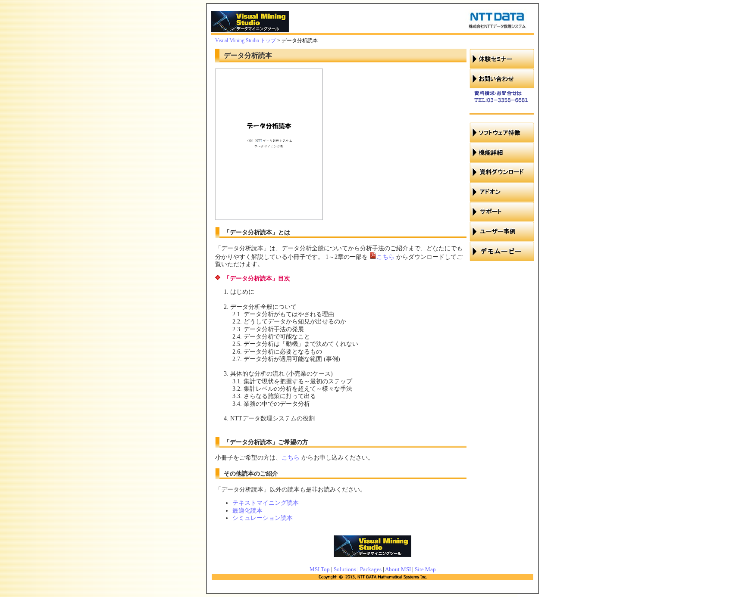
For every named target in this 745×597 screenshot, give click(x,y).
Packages (371, 569)
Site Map (425, 569)
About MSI (398, 569)
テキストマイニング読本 (265, 502)
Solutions (345, 569)
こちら (385, 256)
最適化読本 (247, 510)
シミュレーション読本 (262, 517)
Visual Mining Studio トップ (245, 40)
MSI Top (320, 569)
